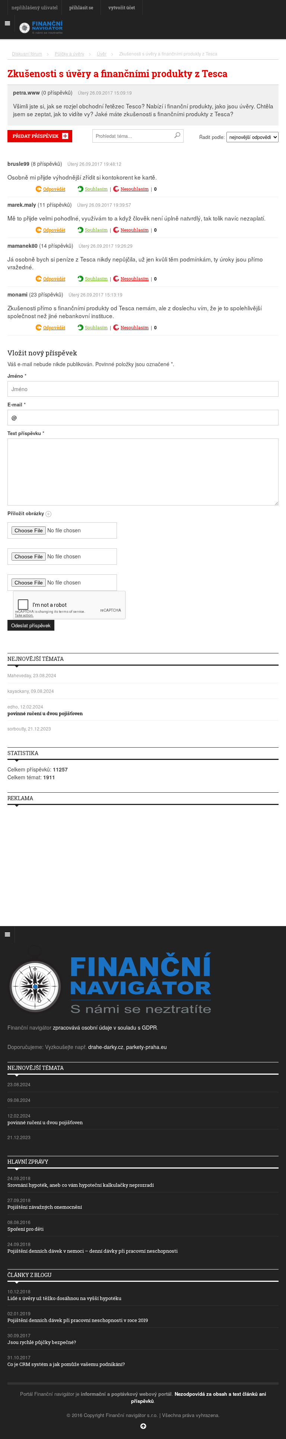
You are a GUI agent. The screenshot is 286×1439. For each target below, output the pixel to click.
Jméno (16, 375)
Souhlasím (96, 189)
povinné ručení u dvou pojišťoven (45, 713)
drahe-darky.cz (105, 1046)
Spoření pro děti (25, 1229)
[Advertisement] (143, 863)
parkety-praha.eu (146, 1046)
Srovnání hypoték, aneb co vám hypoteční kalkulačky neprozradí (80, 1185)
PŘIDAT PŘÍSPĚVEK (35, 136)
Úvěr (102, 53)
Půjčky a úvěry (69, 53)
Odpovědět (54, 189)
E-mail (16, 404)
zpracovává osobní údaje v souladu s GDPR (105, 1027)
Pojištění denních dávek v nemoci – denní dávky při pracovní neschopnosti (92, 1251)
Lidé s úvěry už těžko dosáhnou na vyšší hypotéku (64, 1298)
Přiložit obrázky (26, 513)
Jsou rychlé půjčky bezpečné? (41, 1342)
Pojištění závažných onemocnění (44, 1207)
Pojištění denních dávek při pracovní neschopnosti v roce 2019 (77, 1320)
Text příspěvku (25, 433)
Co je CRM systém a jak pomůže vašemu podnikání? (66, 1364)
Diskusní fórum (27, 53)
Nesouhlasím (135, 189)
